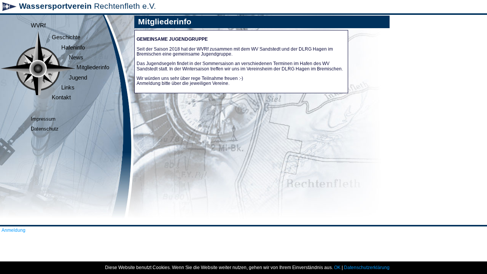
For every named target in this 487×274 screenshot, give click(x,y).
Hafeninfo (73, 48)
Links (68, 87)
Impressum (43, 119)
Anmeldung (13, 230)
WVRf (38, 25)
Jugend (78, 78)
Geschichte (66, 37)
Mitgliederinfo (92, 67)
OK (337, 267)
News (76, 57)
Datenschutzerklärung (367, 267)
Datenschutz (45, 129)
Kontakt (61, 97)
